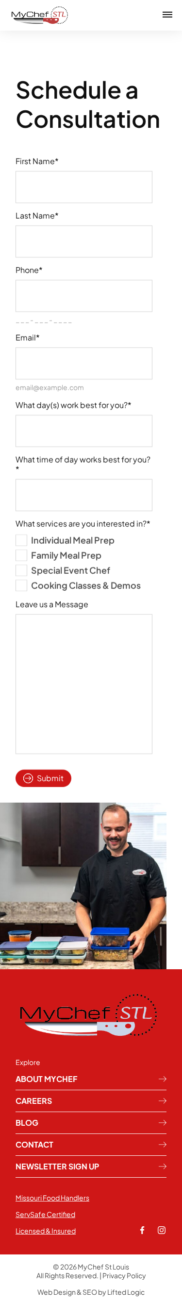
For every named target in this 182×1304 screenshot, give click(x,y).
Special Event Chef (70, 570)
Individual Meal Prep (73, 540)
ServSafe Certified (45, 1214)
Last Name (37, 216)
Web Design (56, 1291)
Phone (29, 270)
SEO (90, 1291)
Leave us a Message (52, 604)
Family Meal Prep (66, 555)
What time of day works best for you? (83, 464)
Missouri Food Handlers (52, 1197)
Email (28, 338)
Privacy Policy (124, 1275)
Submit (50, 778)
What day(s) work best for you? (74, 405)
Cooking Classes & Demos (86, 585)
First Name (37, 161)
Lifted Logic (126, 1291)
